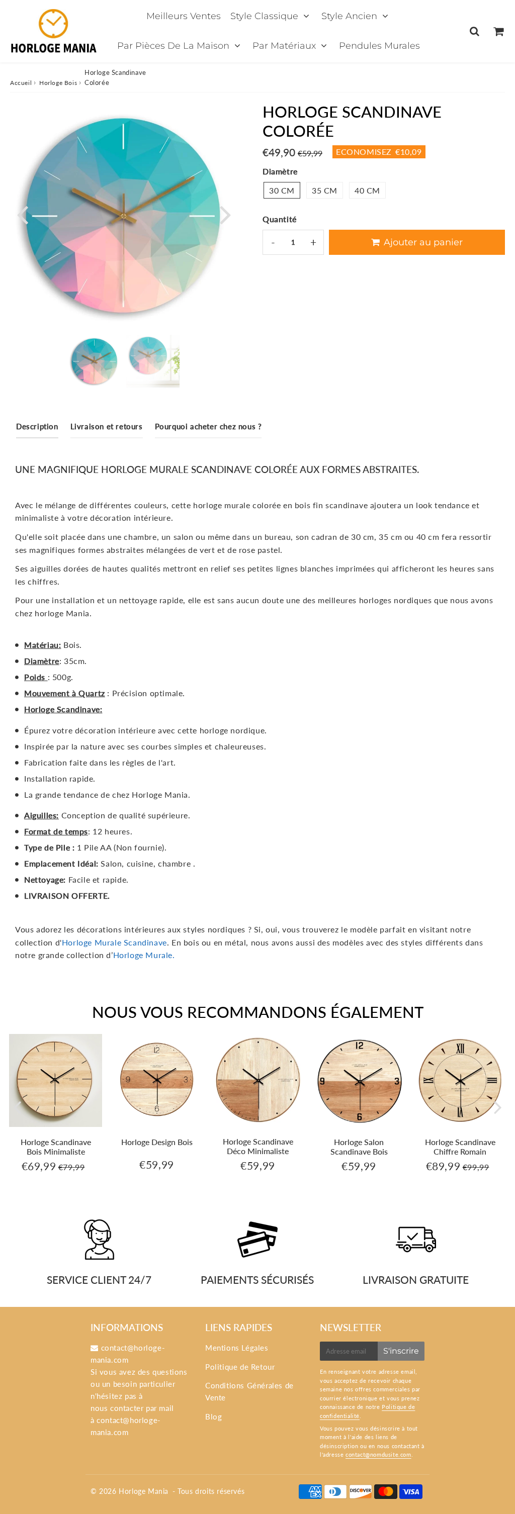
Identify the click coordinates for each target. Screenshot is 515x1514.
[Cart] (498, 31)
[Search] (474, 31)
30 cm (282, 190)
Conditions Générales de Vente (249, 1391)
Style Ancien (349, 16)
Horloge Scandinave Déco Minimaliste (258, 1146)
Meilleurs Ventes (183, 16)
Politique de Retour (240, 1366)
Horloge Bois (58, 82)
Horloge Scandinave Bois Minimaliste (56, 1146)
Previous (22, 214)
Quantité (280, 219)
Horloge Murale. (144, 955)
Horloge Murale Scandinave (114, 942)
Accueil (21, 82)
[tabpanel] (94, 361)
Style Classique (264, 16)
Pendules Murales (379, 45)
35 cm (324, 190)
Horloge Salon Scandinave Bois (359, 1146)
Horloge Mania (143, 1491)
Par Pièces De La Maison (173, 45)
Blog (213, 1416)
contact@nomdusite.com (378, 1454)
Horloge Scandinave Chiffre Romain (460, 1146)
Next (225, 214)
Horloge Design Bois (157, 1142)
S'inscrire (401, 1351)
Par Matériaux (284, 45)
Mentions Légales (237, 1347)
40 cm (367, 190)
